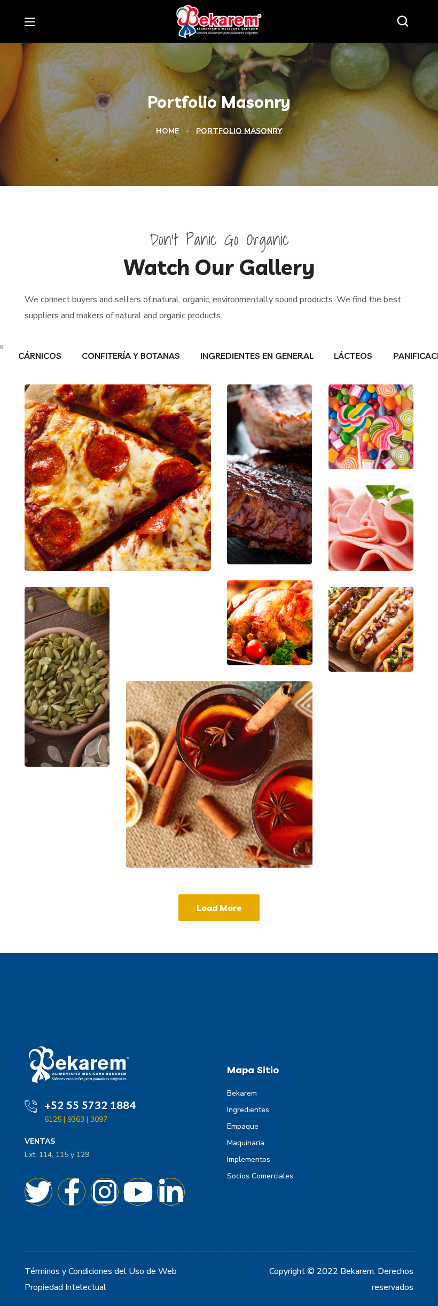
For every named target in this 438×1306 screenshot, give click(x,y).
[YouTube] (138, 1192)
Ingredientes (248, 1110)
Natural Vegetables (269, 399)
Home (167, 131)
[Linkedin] (171, 1192)
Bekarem (242, 1093)
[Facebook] (71, 1192)
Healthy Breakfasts (211, 828)
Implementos (248, 1159)
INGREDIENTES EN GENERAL (258, 355)
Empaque (243, 1126)
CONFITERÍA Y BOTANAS (132, 355)
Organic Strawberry (67, 665)
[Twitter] (38, 1192)
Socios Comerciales (260, 1176)
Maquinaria (245, 1143)
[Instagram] (105, 1192)
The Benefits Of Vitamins (99, 524)
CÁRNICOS (41, 355)
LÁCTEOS (354, 355)
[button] (405, 21)
